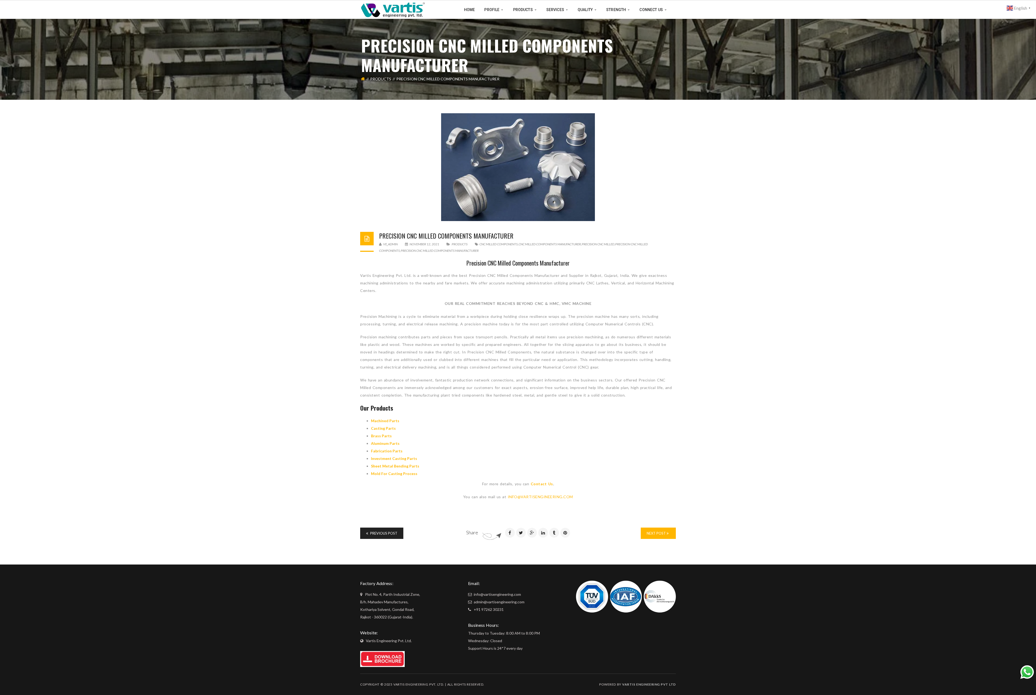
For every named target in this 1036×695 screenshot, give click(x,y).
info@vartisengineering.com (497, 594)
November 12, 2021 (424, 244)
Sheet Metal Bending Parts (395, 466)
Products (380, 79)
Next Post (657, 533)
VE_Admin (390, 244)
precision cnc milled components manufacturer (440, 251)
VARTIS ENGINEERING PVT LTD (649, 684)
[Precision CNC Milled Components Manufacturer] (518, 167)
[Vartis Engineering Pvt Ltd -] (393, 9)
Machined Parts (385, 420)
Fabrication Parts (387, 451)
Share (472, 532)
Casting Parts (383, 428)
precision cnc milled (598, 244)
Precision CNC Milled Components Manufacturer (446, 235)
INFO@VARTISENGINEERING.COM (540, 496)
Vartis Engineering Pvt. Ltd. (389, 640)
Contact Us (542, 483)
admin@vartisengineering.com (498, 602)
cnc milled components (498, 244)
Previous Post (383, 533)
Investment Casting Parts (394, 458)
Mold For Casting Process (394, 473)
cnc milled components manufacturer (550, 244)
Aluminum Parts (385, 443)
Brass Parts (381, 435)
